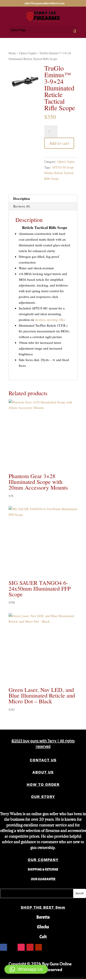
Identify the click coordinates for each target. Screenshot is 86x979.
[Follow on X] (12, 947)
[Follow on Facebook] (3, 947)
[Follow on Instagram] (21, 947)
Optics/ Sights (27, 53)
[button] (26, 969)
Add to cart (59, 143)
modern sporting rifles (50, 319)
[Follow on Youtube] (38, 947)
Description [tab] (21, 198)
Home (12, 53)
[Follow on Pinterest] (30, 947)
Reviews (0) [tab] (21, 206)
